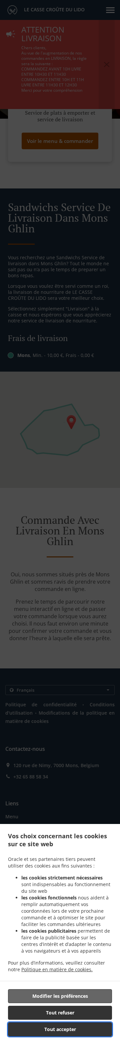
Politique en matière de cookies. (57, 969)
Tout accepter (60, 1029)
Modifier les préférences (60, 996)
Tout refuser (60, 1012)
